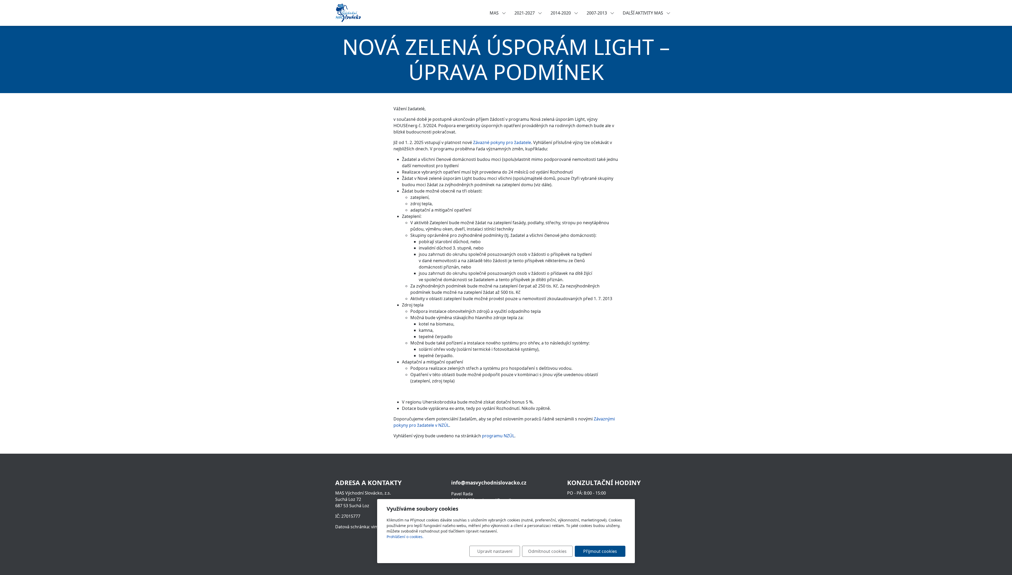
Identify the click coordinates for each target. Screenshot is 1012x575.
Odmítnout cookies (547, 551)
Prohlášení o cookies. (405, 536)
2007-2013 (597, 13)
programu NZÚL (498, 436)
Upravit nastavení (494, 551)
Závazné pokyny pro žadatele (502, 142)
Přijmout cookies (600, 551)
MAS (495, 13)
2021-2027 (525, 13)
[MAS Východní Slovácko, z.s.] (348, 12)
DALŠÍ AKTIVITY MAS (643, 13)
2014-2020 (561, 13)
